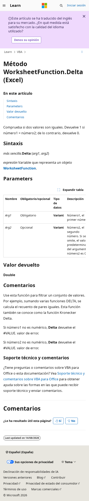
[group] (44, 226)
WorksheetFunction (19, 168)
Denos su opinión (26, 40)
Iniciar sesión (76, 5)
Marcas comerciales (45, 489)
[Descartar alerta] (84, 16)
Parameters (15, 106)
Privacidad (10, 483)
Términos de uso (14, 489)
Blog (40, 477)
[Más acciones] (82, 52)
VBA (19, 52)
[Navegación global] (4, 5)
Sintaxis (12, 101)
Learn (8, 52)
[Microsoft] (44, 5)
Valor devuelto (16, 111)
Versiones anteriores (17, 477)
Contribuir (58, 477)
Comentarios (15, 117)
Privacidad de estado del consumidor (51, 483)
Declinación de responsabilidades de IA (30, 472)
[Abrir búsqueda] (61, 5)
